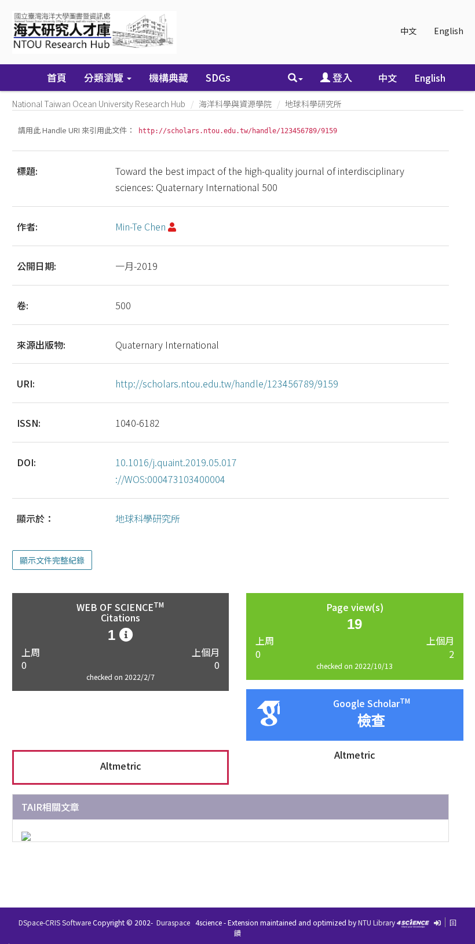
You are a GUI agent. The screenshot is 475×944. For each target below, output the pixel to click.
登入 (341, 77)
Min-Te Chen (140, 226)
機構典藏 (168, 77)
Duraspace (173, 922)
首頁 (57, 77)
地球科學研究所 (313, 103)
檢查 (371, 721)
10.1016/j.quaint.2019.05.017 (176, 462)
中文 (408, 30)
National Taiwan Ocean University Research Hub (98, 103)
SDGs (218, 77)
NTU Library (376, 922)
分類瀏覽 (105, 77)
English (448, 30)
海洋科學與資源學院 (235, 103)
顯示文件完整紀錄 (52, 560)
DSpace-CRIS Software (55, 922)
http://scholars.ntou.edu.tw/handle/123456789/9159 (226, 383)
